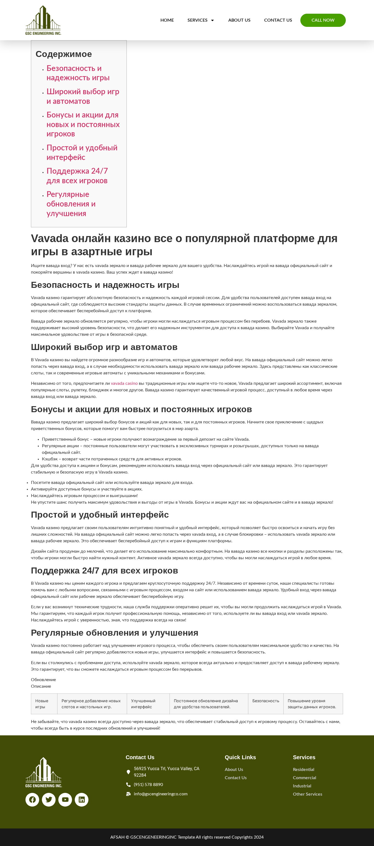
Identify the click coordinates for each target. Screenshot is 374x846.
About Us (239, 20)
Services (198, 20)
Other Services (307, 794)
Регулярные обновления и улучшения (71, 204)
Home (167, 20)
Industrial (302, 786)
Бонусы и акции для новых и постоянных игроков (83, 124)
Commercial (304, 778)
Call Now (323, 20)
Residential (303, 769)
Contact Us (278, 20)
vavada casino (124, 383)
